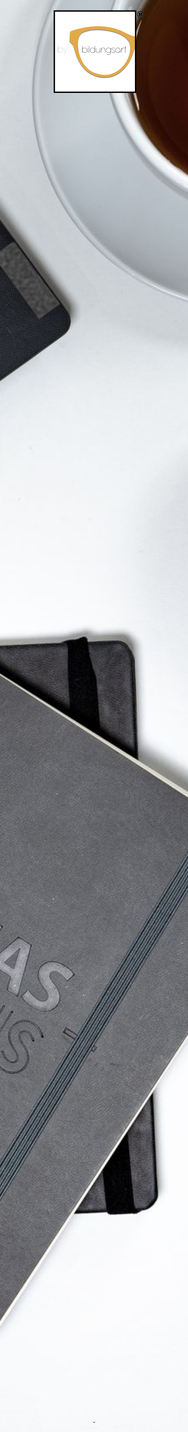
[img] (94, 716)
